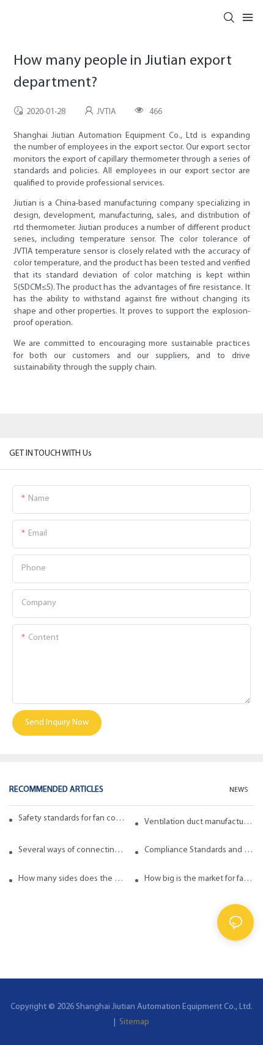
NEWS (238, 790)
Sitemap (133, 1022)
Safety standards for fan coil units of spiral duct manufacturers (71, 818)
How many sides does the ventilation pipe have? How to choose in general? (73, 878)
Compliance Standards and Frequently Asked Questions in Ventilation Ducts (199, 850)
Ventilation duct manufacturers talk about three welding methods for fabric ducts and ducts (199, 822)
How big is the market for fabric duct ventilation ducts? (199, 878)
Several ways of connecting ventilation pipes (73, 850)
